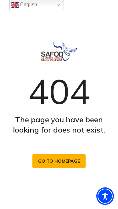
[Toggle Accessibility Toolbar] (105, 196)
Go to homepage (59, 161)
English (28, 4)
